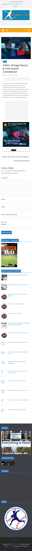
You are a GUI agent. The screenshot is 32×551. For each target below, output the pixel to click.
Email (3, 207)
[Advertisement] (18, 79)
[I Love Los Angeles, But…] (16, 448)
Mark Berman (15, 75)
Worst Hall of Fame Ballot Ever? (14, 4)
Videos (4, 61)
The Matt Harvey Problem (21, 161)
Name (3, 199)
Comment (4, 178)
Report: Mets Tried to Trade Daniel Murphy (15, 157)
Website (3, 224)
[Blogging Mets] (3, 30)
